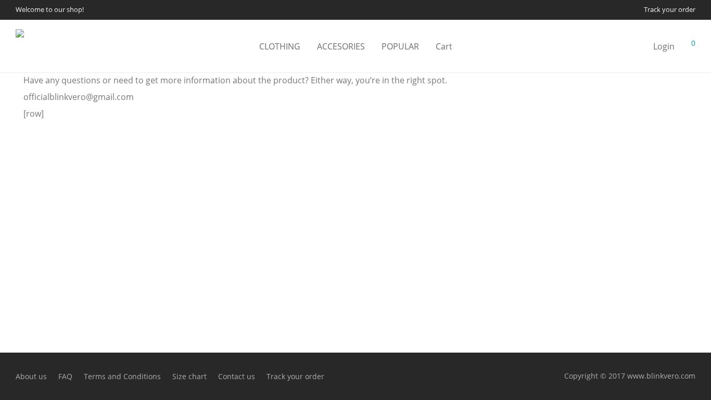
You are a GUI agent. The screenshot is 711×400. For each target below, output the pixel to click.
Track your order (669, 10)
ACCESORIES (341, 46)
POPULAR (400, 46)
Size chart (189, 376)
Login (664, 46)
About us (31, 376)
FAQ (65, 376)
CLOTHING (279, 46)
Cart (444, 46)
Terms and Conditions (122, 376)
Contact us (236, 376)
